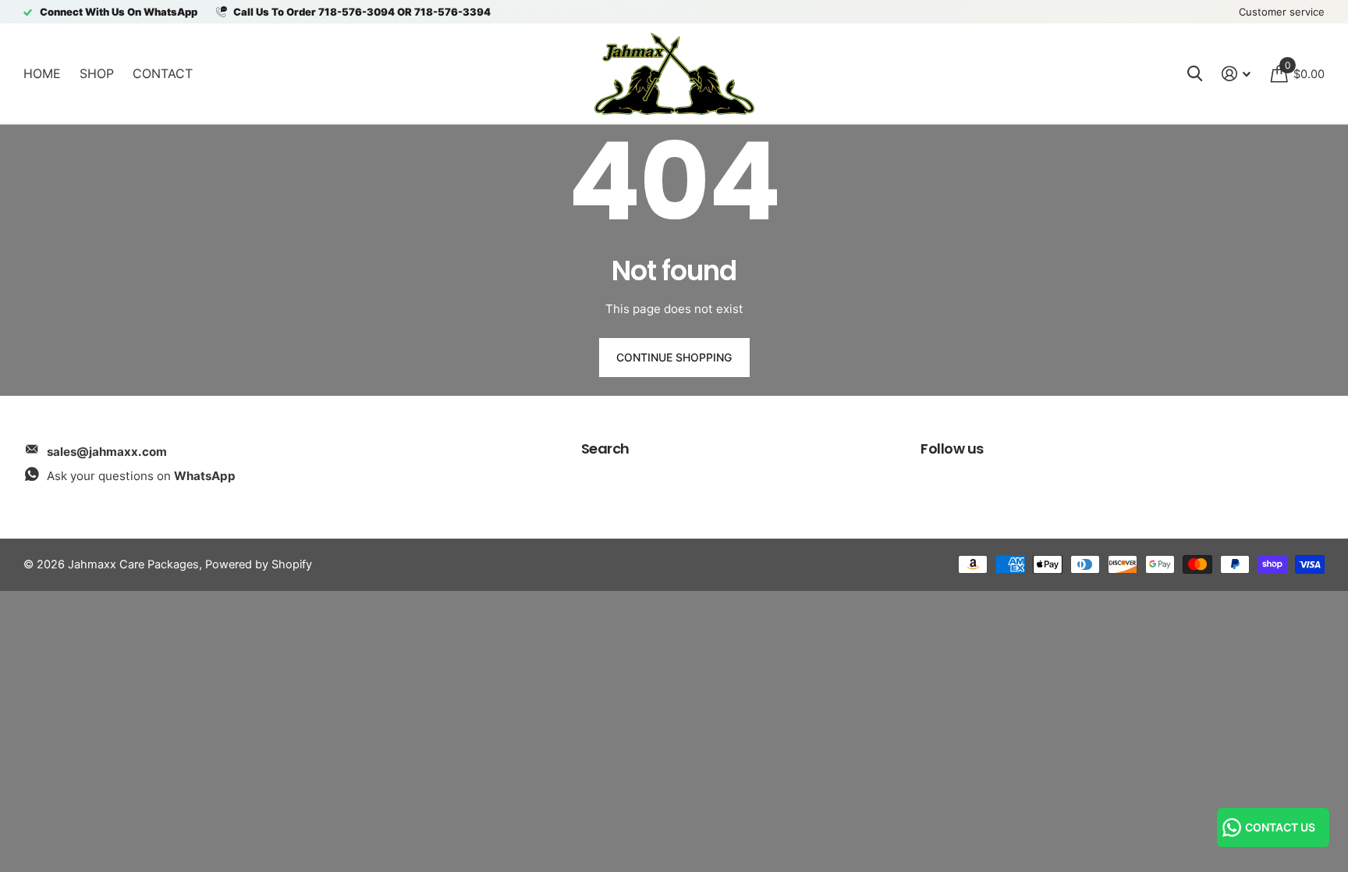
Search (605, 448)
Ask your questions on (141, 475)
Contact (163, 73)
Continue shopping (674, 357)
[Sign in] (1236, 73)
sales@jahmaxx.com (107, 451)
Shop (97, 73)
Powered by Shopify (258, 564)
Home (42, 73)
